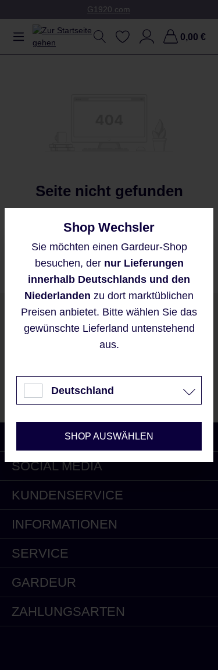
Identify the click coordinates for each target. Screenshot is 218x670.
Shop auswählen (109, 436)
